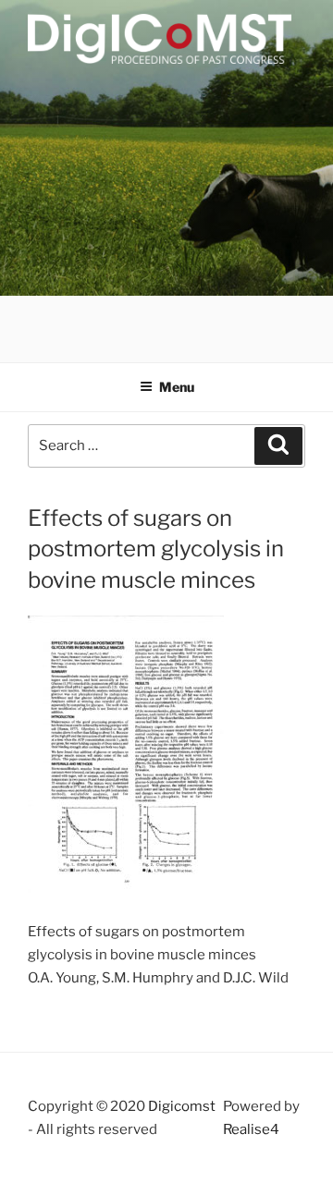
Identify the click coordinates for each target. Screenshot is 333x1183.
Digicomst (182, 1106)
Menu (176, 387)
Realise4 (251, 1129)
